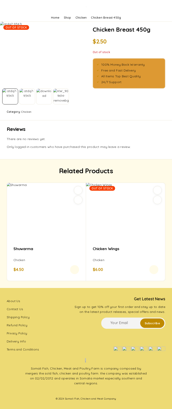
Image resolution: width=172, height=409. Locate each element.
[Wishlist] (78, 190)
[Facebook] (70, 391)
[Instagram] (78, 391)
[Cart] (164, 7)
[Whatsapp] (86, 391)
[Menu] (9, 6)
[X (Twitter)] (94, 391)
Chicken (81, 17)
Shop (67, 17)
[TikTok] (102, 391)
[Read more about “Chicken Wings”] (153, 269)
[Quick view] (78, 200)
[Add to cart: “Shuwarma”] (74, 269)
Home (55, 17)
